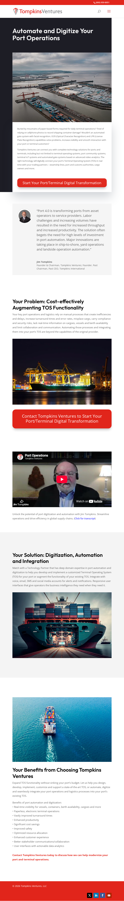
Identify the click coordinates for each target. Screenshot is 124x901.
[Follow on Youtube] (109, 895)
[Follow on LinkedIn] (96, 895)
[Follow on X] (89, 895)
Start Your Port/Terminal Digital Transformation (62, 182)
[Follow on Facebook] (102, 895)
